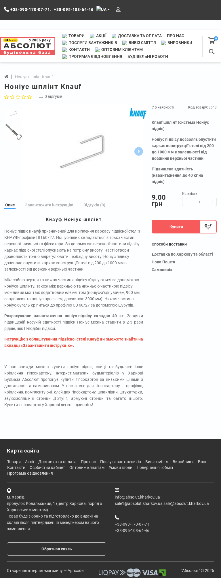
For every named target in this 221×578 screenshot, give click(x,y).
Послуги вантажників (92, 42)
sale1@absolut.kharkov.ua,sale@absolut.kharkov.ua (162, 503)
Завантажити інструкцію (49, 205)
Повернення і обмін (155, 467)
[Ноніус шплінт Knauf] (82, 151)
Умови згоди (120, 467)
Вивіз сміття (142, 42)
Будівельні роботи (147, 56)
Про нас (175, 35)
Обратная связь (56, 549)
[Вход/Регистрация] (118, 9)
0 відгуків (53, 96)
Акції (100, 35)
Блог (202, 461)
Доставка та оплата (139, 35)
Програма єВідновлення (95, 56)
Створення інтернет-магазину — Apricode (45, 570)
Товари (76, 35)
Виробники (179, 42)
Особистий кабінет (47, 467)
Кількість (189, 194)
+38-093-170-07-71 (132, 524)
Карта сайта (23, 451)
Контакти (79, 49)
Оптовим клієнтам (121, 49)
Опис (10, 205)
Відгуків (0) (94, 205)
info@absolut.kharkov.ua (137, 497)
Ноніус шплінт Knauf (34, 77)
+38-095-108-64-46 (132, 530)
